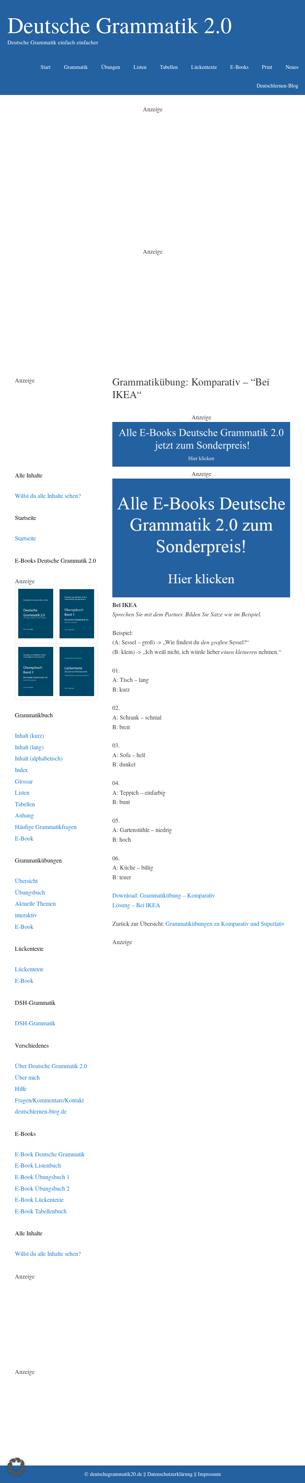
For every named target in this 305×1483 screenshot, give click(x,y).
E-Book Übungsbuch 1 (42, 1177)
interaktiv (26, 915)
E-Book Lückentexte (39, 1199)
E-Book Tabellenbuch (41, 1211)
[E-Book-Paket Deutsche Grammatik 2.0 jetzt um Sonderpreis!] (201, 464)
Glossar (24, 781)
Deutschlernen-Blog (277, 85)
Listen (140, 66)
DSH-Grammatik (35, 1023)
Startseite (25, 538)
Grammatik (76, 66)
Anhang (24, 815)
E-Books (239, 66)
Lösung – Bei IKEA (136, 905)
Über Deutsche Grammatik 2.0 (51, 1066)
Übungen (110, 66)
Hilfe (20, 1088)
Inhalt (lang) (29, 747)
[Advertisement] (152, 166)
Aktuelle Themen (35, 903)
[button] (16, 1466)
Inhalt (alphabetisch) (38, 758)
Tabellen (169, 66)
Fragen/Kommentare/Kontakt (49, 1100)
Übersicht (26, 881)
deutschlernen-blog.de (41, 1111)
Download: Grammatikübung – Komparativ (163, 895)
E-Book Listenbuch (38, 1165)
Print (267, 66)
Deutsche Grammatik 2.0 (119, 24)
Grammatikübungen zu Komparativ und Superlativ (225, 923)
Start (46, 66)
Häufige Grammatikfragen (46, 827)
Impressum (209, 1473)
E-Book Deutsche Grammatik (50, 1154)
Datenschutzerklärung (170, 1473)
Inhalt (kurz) (29, 735)
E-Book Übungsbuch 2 (42, 1188)
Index (21, 770)
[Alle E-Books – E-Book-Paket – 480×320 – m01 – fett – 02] (201, 595)
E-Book (24, 838)
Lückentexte (204, 66)
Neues (292, 66)
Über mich (27, 1077)
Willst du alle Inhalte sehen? (48, 495)
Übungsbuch (30, 892)
